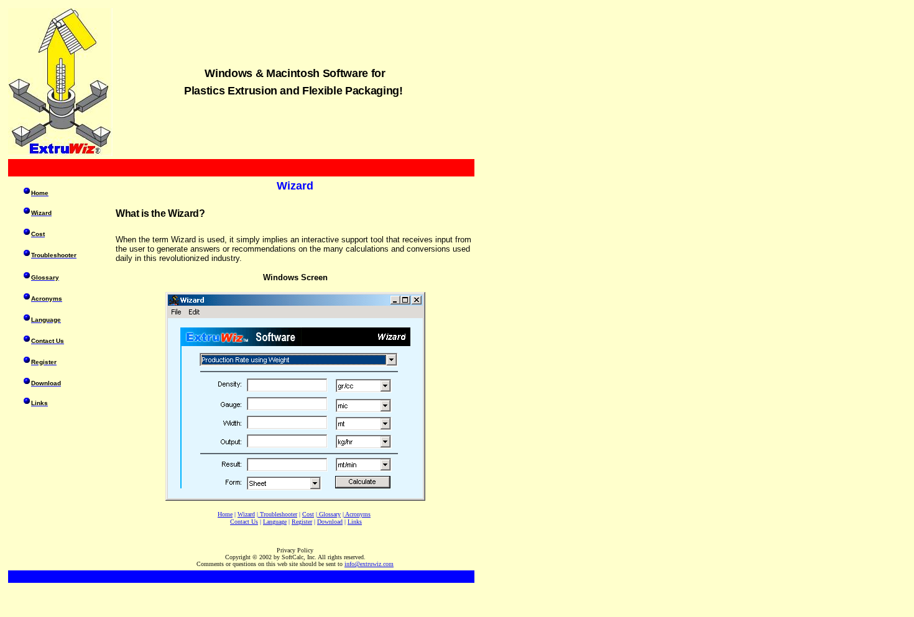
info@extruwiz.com (369, 563)
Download (330, 521)
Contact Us (244, 521)
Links (355, 521)
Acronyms (358, 514)
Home (225, 514)
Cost (308, 514)
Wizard (246, 514)
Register (302, 521)
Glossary (330, 514)
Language (275, 521)
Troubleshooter (278, 514)
